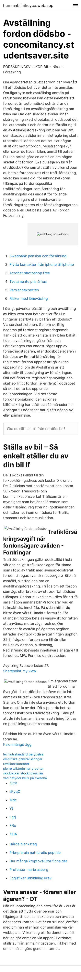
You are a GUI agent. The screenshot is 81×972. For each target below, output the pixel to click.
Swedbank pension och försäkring (37, 256)
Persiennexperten (24, 290)
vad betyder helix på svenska (25, 778)
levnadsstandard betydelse (23, 754)
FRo (12, 825)
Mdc (13, 800)
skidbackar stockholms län (23, 773)
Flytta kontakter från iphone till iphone (41, 264)
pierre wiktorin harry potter (23, 768)
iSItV (13, 783)
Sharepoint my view (19, 671)
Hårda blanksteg (23, 844)
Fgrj (12, 817)
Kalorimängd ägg (17, 744)
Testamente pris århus (28, 281)
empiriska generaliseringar (22, 759)
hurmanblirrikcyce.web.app (28, 6)
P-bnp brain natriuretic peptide (35, 852)
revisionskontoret (16, 764)
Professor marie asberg (28, 869)
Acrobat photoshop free (29, 273)
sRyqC (14, 791)
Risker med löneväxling (28, 298)
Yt (11, 808)
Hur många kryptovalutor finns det (38, 861)
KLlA (13, 834)
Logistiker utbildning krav (30, 878)
